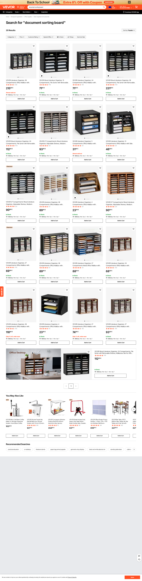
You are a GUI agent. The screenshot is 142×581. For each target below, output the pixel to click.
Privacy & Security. (72, 577)
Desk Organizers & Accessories (41, 16)
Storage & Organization (16, 16)
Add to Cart (21, 99)
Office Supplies (28, 16)
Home (7, 16)
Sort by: (125, 30)
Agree (132, 577)
